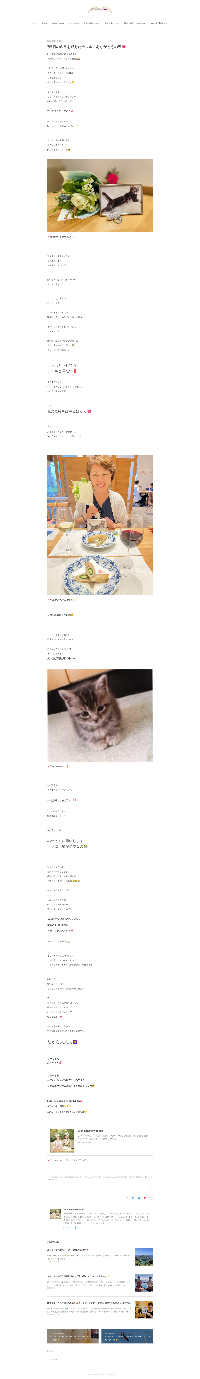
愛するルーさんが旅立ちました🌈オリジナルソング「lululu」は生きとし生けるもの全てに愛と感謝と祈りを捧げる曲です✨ (105, 1302)
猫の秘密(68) (124, 1177)
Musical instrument (92, 23)
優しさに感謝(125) (65, 1177)
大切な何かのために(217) (111, 1177)
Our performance (112, 23)
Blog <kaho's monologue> (134, 23)
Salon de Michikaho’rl (159, 23)
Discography (74, 23)
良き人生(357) (134, 1177)
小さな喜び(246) (52, 1177)
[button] (34, 23)
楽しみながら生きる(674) (93, 1177)
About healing (58, 23)
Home (34, 23)
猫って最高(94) (145, 1177)
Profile (44, 23)
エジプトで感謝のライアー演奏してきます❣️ (68, 1249)
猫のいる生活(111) (78, 1177)
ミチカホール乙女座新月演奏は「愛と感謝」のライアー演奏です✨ (78, 1276)
